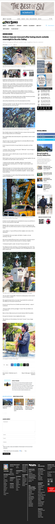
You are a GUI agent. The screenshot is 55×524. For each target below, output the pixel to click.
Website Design (32, 489)
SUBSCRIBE (6, 471)
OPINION (12, 483)
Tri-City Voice (40, 504)
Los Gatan (40, 493)
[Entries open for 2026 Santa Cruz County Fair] (39, 174)
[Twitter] (15, 364)
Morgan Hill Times (41, 495)
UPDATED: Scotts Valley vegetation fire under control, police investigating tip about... (47, 187)
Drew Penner (5, 44)
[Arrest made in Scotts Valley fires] (8, 402)
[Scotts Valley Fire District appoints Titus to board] (39, 179)
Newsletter (6, 475)
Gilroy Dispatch (41, 485)
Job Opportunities (51, 466)
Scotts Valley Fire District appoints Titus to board (47, 179)
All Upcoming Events (18, 479)
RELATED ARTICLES (7, 396)
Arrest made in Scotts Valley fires (44, 154)
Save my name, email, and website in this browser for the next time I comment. (18, 447)
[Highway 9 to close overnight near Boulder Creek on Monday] (30, 402)
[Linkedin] (18, 364)
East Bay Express (41, 470)
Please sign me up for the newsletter (11, 451)
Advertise (12, 466)
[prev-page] (3, 413)
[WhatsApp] (21, 364)
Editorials (12, 487)
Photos (11, 480)
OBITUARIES (25, 464)
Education (12, 474)
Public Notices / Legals (32, 471)
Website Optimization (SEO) (31, 494)
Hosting (30, 491)
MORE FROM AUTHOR (18, 396)
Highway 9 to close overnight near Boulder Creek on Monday (29, 408)
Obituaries (24, 466)
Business (12, 473)
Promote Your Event (18, 489)
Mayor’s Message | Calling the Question (28, 373)
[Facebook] (50, 19)
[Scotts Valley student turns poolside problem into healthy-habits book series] (19, 402)
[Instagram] (51, 19)
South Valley (40, 517)
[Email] (24, 364)
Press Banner (41, 496)
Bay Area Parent (41, 510)
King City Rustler (41, 492)
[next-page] (6, 413)
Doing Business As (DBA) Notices (32, 478)
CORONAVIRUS (19, 470)
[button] (49, 25)
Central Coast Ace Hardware (24, 479)
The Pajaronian (41, 501)
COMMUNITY (12, 477)
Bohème (39, 511)
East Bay (40, 515)
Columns (12, 479)
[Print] (27, 364)
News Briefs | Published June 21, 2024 (10, 373)
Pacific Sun (40, 479)
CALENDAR (18, 476)
